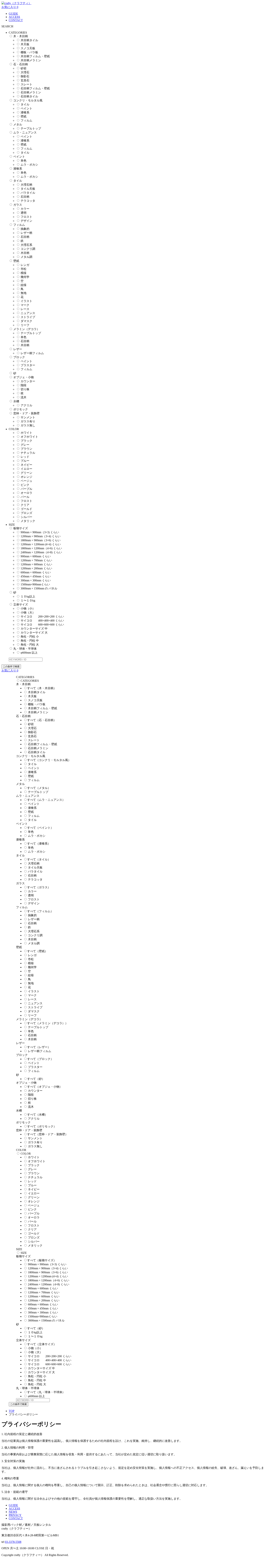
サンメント (28, 417)
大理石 (25, 72)
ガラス (17, 204)
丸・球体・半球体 (25, 648)
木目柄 (25, 252)
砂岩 (23, 68)
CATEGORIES (30, 680)
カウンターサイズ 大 (34, 632)
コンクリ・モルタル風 (27, 100)
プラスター (28, 365)
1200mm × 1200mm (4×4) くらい (41, 544)
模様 (23, 272)
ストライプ (28, 317)
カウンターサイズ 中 (34, 628)
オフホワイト (29, 436)
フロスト (26, 216)
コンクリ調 (28, 248)
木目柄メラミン (31, 60)
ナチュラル (28, 452)
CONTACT (16, 20)
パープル (26, 488)
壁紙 (23, 116)
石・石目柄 (20, 64)
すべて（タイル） (39, 859)
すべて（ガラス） (39, 887)
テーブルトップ (31, 128)
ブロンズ (26, 512)
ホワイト (26, 432)
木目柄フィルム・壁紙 (35, 56)
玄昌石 (25, 80)
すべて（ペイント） (40, 827)
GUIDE (13, 13)
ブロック (19, 357)
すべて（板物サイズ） (41, 1260)
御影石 (25, 76)
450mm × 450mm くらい (36, 576)
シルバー (26, 516)
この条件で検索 (11, 666)
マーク (25, 305)
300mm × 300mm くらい (36, 580)
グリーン (26, 472)
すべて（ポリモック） (41, 1126)
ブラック (26, 440)
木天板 (25, 44)
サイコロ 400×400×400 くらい (42, 620)
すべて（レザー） (39, 1047)
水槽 (16, 401)
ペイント (26, 108)
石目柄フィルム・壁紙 (35, 88)
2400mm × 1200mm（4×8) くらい (41, 552)
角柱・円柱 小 (30, 636)
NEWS (13, 1511)
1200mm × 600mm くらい (36, 564)
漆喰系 (25, 112)
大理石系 (26, 244)
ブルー (25, 460)
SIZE (24, 1252)
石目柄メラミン (31, 92)
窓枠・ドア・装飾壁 (26, 413)
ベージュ (26, 480)
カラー (25, 208)
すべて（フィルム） (40, 911)
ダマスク (26, 321)
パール (25, 496)
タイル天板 (28, 188)
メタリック (28, 520)
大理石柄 (26, 184)
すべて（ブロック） (40, 1058)
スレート (26, 84)
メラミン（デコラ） (26, 329)
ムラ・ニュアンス (25, 132)
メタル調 (26, 256)
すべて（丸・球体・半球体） (46, 1392)
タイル (25, 104)
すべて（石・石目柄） (41, 720)
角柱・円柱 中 (30, 640)
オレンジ (26, 476)
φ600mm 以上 (29, 652)
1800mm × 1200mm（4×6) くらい (41, 548)
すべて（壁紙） (37, 951)
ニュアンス (28, 313)
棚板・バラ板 (29, 52)
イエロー (26, 468)
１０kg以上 (28, 596)
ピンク (25, 484)
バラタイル (28, 192)
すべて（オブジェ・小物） (44, 1086)
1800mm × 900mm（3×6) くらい (41, 540)
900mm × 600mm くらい (36, 556)
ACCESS (14, 16)
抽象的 (25, 228)
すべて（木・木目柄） (41, 688)
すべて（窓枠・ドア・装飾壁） (47, 1134)
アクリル (26, 405)
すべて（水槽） (37, 1114)
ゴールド (26, 508)
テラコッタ (28, 200)
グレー (25, 444)
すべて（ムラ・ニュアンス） (46, 799)
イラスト (26, 301)
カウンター (28, 381)
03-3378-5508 (13, 1541)
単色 (23, 160)
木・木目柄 (20, 36)
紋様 (23, 285)
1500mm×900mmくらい (35, 584)
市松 (23, 268)
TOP (11, 1410)
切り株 (25, 389)
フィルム (26, 120)
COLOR (26, 1153)
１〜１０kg (28, 600)
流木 (23, 397)
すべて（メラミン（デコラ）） (47, 1023)
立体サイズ (20, 604)
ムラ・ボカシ (29, 164)
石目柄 (25, 196)
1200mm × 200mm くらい (36, 568)
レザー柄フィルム (32, 353)
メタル (17, 124)
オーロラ (26, 492)
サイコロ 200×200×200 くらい (42, 616)
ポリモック (20, 409)
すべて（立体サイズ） (41, 1344)
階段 (23, 385)
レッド (25, 456)
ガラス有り (28, 421)
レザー (17, 349)
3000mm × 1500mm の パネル (39, 588)
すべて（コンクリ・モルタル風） (49, 760)
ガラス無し (28, 425)
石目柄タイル (29, 96)
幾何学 (25, 276)
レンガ (25, 264)
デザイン (26, 220)
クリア (25, 504)
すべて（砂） (36, 1078)
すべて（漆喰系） (39, 843)
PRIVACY (15, 1515)
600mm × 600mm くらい (36, 572)
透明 (23, 212)
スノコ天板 (28, 48)
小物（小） (28, 608)
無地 (23, 293)
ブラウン (26, 448)
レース (25, 309)
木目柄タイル (29, 40)
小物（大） (28, 612)
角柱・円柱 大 (30, 644)
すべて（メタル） (39, 787)
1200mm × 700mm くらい (36, 560)
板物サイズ (20, 528)
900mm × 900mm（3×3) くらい (40, 532)
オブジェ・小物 (23, 377)
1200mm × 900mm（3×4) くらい (41, 536)
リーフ (25, 325)
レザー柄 (26, 232)
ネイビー (26, 464)
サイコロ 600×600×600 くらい (42, 624)
